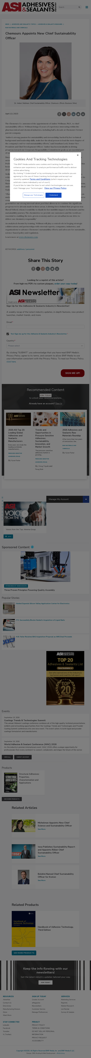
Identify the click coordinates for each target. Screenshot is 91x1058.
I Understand (53, 195)
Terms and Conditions (40, 179)
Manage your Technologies (33, 195)
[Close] (77, 155)
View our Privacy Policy (55, 188)
